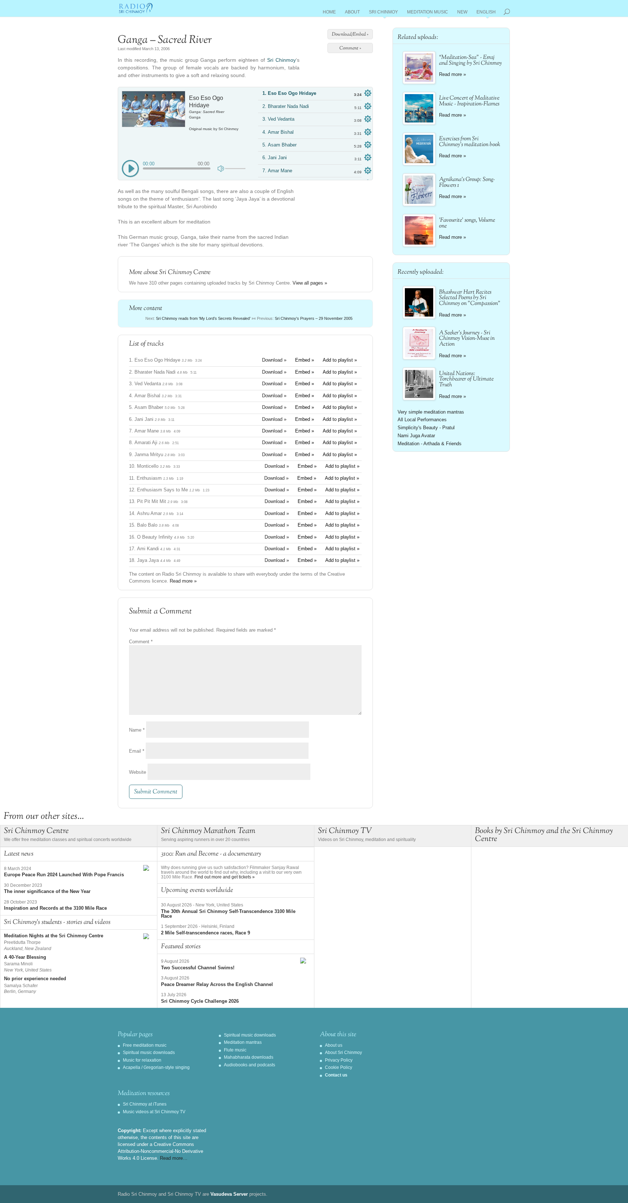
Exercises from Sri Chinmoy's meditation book (469, 142)
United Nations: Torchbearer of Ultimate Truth (466, 380)
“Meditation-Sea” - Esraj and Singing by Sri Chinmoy (470, 60)
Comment (141, 641)
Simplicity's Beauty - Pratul (426, 427)
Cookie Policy (338, 1067)
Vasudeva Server (229, 1194)
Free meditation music (144, 1045)
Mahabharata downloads (248, 1057)
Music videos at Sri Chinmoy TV (154, 1111)
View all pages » (310, 283)
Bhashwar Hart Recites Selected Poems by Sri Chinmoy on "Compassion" (469, 298)
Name (137, 730)
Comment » (350, 48)
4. (278, 132)
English (486, 13)
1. (289, 93)
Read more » (183, 581)
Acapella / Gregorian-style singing (156, 1067)
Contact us (336, 1075)
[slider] (235, 168)
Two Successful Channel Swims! (197, 967)
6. (274, 157)
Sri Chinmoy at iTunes (144, 1104)
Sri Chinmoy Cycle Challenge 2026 (200, 1001)
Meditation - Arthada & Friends (430, 443)
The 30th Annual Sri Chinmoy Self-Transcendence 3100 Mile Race (228, 914)
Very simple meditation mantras (431, 412)
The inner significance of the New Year (47, 891)
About (352, 13)
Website (137, 772)
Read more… (174, 1158)
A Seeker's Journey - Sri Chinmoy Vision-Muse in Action (467, 339)
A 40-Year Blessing (25, 957)
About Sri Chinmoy (343, 1052)
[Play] (130, 169)
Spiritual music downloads (149, 1052)
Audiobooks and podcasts (249, 1064)
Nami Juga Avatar (416, 435)
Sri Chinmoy (383, 13)
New (462, 13)
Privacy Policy (339, 1060)
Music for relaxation (142, 1060)
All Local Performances (422, 419)
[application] (183, 166)
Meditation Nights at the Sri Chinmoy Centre (53, 935)
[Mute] (221, 167)
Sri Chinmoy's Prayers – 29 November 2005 (314, 318)
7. (277, 170)
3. (278, 119)
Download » (274, 360)
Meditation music (427, 13)
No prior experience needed (35, 978)
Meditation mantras (243, 1042)
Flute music (235, 1050)
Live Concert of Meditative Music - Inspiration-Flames (469, 101)
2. (285, 106)
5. (279, 145)
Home (329, 13)
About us (333, 1045)
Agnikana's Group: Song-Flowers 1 (467, 183)
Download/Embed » (350, 34)
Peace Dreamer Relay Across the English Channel (217, 984)
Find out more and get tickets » (224, 877)
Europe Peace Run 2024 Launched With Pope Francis (64, 874)
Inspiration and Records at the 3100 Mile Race (55, 908)
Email (136, 751)
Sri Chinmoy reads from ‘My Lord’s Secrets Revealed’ (203, 318)
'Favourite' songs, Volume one (467, 223)
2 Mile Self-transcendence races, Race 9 (205, 933)
